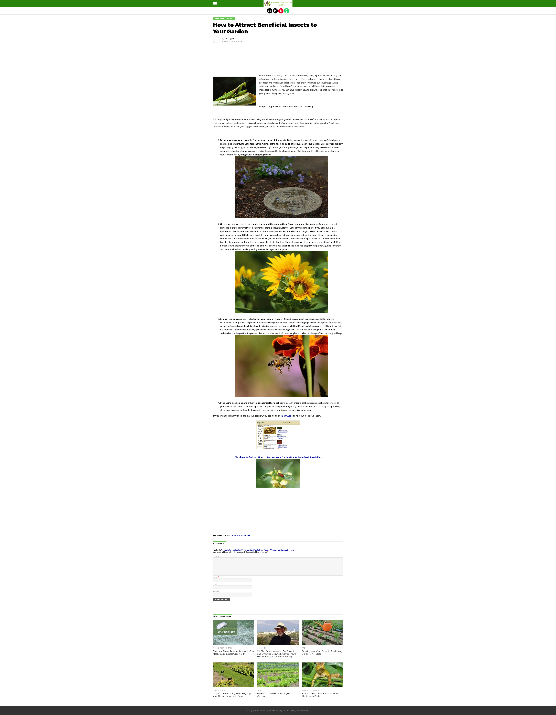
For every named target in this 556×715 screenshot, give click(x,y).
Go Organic (229, 38)
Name (216, 577)
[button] (215, 3)
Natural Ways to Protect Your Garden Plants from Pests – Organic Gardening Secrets (257, 550)
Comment (217, 556)
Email (215, 584)
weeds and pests (241, 536)
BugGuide (287, 415)
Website (216, 592)
